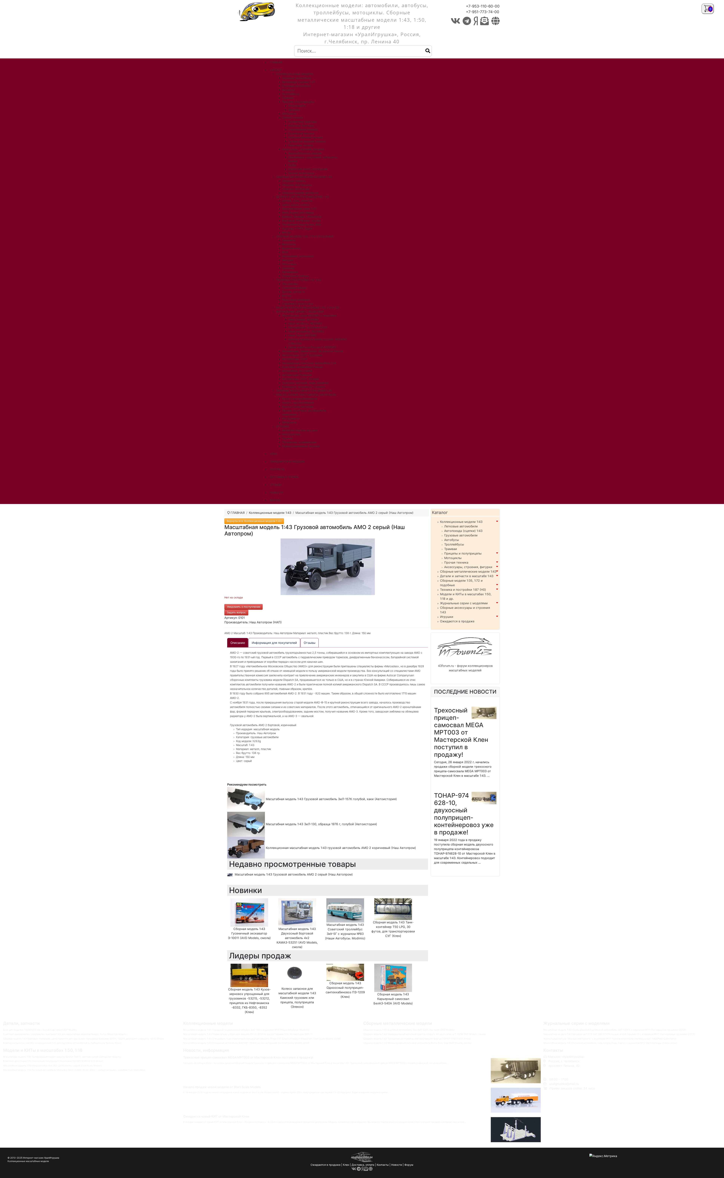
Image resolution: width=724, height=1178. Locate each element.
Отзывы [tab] (309, 643)
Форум (408, 1164)
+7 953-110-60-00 (560, 1070)
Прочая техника (456, 562)
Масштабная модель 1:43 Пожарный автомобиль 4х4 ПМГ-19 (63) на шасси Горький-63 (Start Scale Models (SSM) (246, 1043)
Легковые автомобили (461, 526)
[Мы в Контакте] (455, 21)
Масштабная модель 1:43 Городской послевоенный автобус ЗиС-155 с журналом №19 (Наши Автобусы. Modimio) (246, 1029)
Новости (396, 1164)
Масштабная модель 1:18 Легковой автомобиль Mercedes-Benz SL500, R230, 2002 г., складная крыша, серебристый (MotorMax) (74, 1069)
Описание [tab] (237, 643)
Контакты (383, 1164)
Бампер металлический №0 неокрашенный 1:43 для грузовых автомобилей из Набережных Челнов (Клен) (62, 1043)
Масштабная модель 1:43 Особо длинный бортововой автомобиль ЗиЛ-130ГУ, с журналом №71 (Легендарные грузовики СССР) (614, 1029)
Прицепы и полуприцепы (463, 553)
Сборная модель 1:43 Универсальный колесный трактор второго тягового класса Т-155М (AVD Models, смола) (424, 1034)
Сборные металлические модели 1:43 (468, 571)
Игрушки (446, 617)
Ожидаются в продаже (457, 621)
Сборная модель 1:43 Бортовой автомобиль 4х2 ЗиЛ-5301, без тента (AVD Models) (409, 1029)
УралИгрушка (51, 1157)
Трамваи (450, 549)
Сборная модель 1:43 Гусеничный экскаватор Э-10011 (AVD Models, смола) (249, 933)
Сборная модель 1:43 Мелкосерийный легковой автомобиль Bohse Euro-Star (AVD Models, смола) (417, 1043)
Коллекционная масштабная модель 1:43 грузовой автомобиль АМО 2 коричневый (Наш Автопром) (340, 848)
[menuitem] (276, 62)
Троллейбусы (454, 544)
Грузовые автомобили (461, 535)
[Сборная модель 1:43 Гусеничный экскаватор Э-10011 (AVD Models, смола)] (249, 912)
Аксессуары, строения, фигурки (468, 567)
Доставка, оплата (363, 1164)
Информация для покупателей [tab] (274, 643)
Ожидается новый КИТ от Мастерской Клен (216, 1116)
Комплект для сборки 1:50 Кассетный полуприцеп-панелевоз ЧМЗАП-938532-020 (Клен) (53, 1061)
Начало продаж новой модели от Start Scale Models (222, 1087)
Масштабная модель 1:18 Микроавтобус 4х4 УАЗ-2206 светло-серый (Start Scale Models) (52, 1065)
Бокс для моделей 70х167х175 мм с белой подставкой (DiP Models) (40, 1029)
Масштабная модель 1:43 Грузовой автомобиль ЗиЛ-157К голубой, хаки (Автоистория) (331, 799)
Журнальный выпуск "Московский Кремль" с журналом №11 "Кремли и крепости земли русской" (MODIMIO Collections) (609, 1038)
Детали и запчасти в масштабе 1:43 (466, 576)
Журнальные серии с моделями (464, 603)
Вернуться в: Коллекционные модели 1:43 (254, 520)
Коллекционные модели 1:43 (461, 522)
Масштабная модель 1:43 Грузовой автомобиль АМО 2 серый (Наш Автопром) (294, 874)
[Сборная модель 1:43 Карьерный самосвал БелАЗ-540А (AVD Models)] (393, 978)
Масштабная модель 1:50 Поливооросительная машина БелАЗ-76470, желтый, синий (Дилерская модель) (62, 1056)
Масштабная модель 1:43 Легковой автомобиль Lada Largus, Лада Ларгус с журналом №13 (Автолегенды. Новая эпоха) (610, 1043)
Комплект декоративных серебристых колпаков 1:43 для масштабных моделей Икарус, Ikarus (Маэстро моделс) (65, 1034)
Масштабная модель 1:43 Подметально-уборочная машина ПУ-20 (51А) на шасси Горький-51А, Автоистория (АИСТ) (247, 1034)
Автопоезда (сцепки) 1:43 (463, 531)
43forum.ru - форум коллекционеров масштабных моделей (465, 668)
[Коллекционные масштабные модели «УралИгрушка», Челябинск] (257, 11)
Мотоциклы (453, 558)
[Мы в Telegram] (467, 21)
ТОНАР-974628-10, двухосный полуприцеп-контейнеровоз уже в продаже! (464, 814)
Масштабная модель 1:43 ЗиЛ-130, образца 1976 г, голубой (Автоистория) (321, 824)
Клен (346, 1164)
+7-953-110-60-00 (483, 6)
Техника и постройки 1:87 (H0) (463, 589)
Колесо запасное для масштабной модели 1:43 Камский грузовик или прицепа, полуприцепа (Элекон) (297, 998)
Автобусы (451, 540)
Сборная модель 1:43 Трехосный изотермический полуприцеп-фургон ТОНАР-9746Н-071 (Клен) (417, 1038)
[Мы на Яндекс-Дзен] (475, 21)
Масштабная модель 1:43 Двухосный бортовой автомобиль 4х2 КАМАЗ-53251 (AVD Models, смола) (297, 938)
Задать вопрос (236, 612)
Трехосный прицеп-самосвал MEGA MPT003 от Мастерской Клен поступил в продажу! (461, 732)
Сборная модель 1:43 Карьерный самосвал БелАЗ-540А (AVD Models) (393, 998)
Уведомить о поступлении (243, 606)
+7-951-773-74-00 (482, 12)
